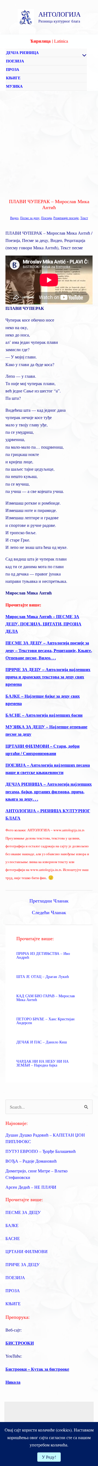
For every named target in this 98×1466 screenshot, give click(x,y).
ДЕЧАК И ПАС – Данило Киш (41, 1042)
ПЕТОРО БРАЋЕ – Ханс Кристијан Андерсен (45, 1020)
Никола (12, 1382)
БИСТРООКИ (19, 1343)
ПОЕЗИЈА (15, 61)
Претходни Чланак (49, 900)
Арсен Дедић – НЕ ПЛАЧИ (30, 1187)
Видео (14, 218)
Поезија (46, 218)
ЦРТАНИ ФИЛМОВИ (26, 1251)
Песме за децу (29, 218)
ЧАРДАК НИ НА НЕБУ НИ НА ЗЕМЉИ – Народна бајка (42, 1063)
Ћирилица (40, 41)
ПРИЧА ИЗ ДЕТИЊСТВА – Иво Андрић (43, 955)
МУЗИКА (14, 86)
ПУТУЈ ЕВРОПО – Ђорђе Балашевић (40, 1151)
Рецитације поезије (66, 218)
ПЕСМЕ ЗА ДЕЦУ (23, 1212)
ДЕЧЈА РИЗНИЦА (22, 52)
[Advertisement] (49, 142)
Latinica (61, 41)
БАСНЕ (12, 1238)
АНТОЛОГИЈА (59, 14)
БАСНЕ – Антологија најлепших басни (43, 715)
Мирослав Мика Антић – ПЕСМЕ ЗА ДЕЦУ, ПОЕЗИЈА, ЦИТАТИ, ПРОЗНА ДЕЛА (43, 623)
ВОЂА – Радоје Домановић (31, 1161)
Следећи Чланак (49, 912)
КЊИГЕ (13, 78)
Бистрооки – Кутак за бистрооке (37, 1369)
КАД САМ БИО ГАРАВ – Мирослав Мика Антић (45, 997)
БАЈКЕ (12, 1225)
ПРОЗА (12, 69)
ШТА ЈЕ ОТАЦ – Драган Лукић (42, 976)
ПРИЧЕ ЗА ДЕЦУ (22, 1264)
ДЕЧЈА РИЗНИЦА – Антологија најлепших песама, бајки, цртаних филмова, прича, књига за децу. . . (48, 791)
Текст (84, 218)
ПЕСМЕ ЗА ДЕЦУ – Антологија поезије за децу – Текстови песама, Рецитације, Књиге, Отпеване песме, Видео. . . (48, 650)
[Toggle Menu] (82, 55)
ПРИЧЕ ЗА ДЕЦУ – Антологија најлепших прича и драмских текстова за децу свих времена (47, 676)
